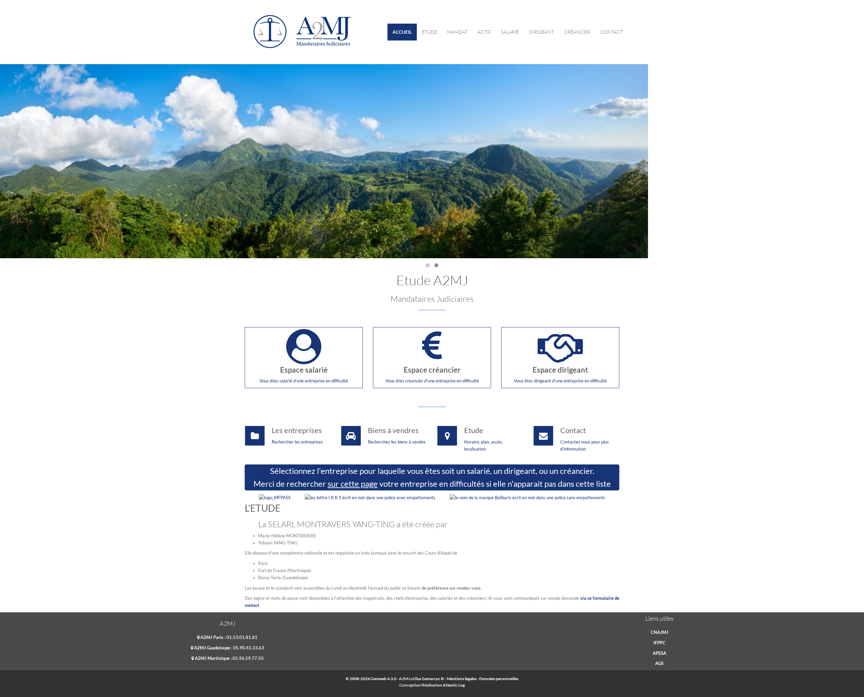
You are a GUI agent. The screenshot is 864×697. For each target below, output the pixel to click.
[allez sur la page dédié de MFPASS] (275, 497)
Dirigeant (541, 32)
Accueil (402, 32)
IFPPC (659, 642)
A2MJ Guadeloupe (211, 647)
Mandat (457, 32)
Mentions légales (462, 678)
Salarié (510, 32)
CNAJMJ (659, 632)
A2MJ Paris (211, 637)
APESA (659, 653)
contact (611, 32)
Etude (429, 32)
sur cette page (353, 483)
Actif (484, 32)
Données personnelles (498, 678)
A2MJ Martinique (212, 658)
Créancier (577, 32)
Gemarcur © (433, 678)
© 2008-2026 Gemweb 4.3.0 (371, 678)
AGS (659, 663)
